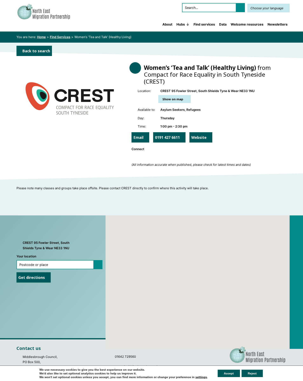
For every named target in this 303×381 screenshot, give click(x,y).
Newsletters (278, 24)
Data (223, 24)
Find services (204, 24)
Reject (252, 373)
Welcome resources (247, 24)
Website (199, 137)
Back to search (35, 50)
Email (138, 137)
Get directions (32, 277)
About (167, 24)
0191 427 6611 (168, 137)
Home (41, 37)
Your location (26, 256)
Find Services (60, 37)
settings (201, 377)
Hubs (180, 24)
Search (240, 7)
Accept (229, 373)
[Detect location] (97, 264)
